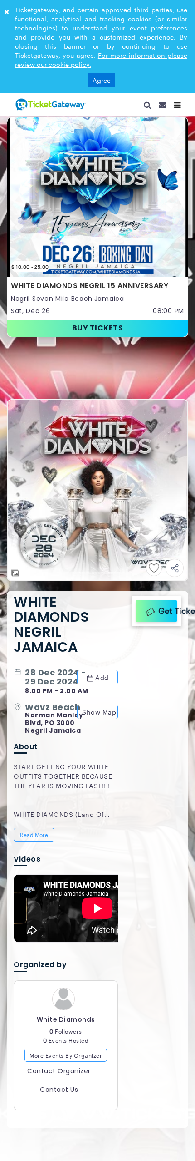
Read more (35, 769)
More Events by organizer (65, 994)
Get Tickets (165, 540)
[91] (50, 104)
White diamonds (66, 958)
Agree (102, 80)
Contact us (59, 1028)
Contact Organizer (59, 1009)
